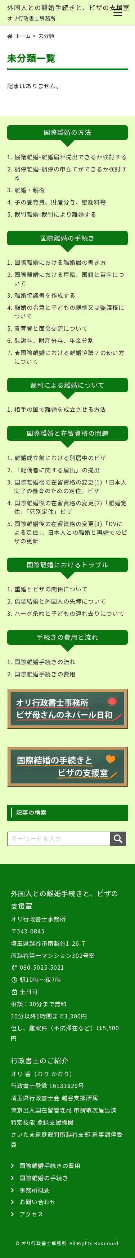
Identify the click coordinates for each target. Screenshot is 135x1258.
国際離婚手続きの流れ (45, 661)
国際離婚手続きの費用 (45, 674)
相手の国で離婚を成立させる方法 (60, 409)
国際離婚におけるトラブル (68, 564)
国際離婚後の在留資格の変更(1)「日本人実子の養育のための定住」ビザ (70, 486)
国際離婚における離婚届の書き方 (60, 262)
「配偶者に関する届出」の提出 (57, 469)
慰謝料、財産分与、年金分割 (54, 340)
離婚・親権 (29, 189)
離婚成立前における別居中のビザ (60, 457)
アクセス (31, 1214)
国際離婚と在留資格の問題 (68, 433)
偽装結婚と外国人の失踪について (60, 601)
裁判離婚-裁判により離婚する (55, 214)
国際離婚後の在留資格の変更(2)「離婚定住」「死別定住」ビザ (70, 507)
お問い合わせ (37, 1201)
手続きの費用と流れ (67, 637)
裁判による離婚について (67, 384)
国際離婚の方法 (67, 132)
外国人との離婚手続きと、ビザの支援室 (68, 7)
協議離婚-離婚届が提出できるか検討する (70, 156)
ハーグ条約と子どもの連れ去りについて (69, 613)
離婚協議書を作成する (45, 295)
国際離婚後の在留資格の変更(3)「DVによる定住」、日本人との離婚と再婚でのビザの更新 (70, 532)
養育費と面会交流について (51, 328)
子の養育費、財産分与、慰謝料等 (60, 202)
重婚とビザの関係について (51, 589)
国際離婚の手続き (67, 237)
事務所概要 (34, 1190)
